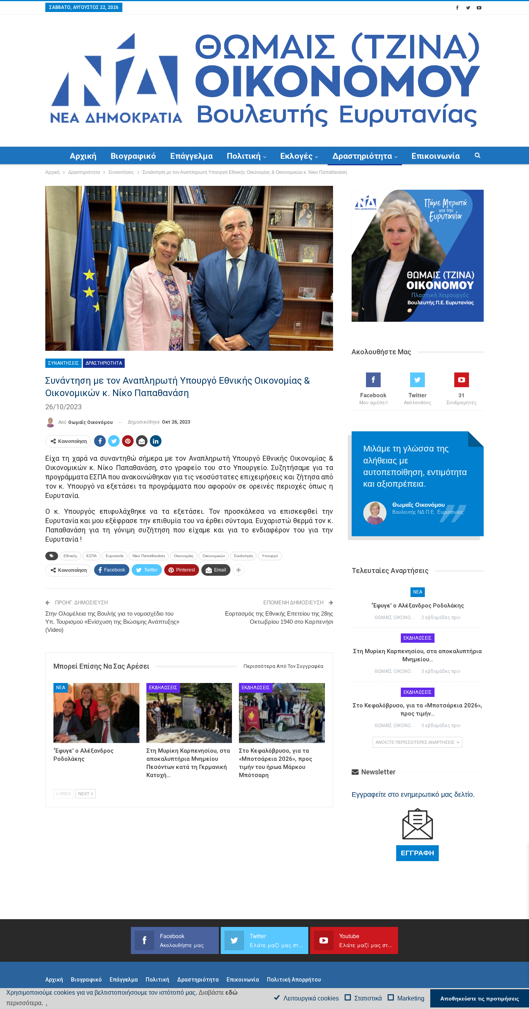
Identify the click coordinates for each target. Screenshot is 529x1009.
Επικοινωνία (436, 156)
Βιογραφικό (133, 156)
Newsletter (378, 772)
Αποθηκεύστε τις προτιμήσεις (479, 998)
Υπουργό (270, 556)
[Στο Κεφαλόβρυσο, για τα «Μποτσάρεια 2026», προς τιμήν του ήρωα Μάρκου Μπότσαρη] (282, 713)
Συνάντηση (243, 556)
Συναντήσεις (63, 363)
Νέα (60, 687)
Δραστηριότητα (362, 156)
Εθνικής (70, 556)
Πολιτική (244, 156)
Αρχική (83, 156)
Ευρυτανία (115, 556)
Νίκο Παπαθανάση (148, 556)
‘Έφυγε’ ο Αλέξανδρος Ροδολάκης (417, 605)
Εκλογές (296, 156)
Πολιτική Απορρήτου (294, 979)
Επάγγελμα (191, 156)
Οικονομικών (214, 556)
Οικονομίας (184, 556)
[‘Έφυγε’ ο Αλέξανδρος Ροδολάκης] (96, 713)
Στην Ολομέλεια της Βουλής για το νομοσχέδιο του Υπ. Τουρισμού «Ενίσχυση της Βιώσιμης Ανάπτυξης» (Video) (112, 621)
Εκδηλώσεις (163, 687)
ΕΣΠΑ (91, 556)
